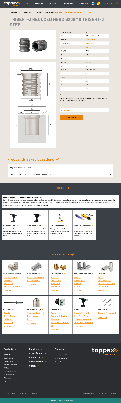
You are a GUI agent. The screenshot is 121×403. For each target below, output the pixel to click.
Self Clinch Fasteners (83, 273)
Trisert (54, 277)
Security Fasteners (106, 313)
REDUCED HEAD (49, 12)
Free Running (9, 277)
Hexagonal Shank (34, 277)
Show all (7, 290)
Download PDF (65, 110)
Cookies (35, 393)
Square (54, 319)
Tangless (8, 283)
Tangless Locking (11, 286)
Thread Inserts (57, 273)
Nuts (76, 277)
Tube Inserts (56, 309)
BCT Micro (102, 286)
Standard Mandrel (34, 313)
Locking (7, 280)
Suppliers (34, 349)
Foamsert (55, 280)
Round (54, 313)
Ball (29, 319)
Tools (76, 309)
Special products (105, 309)
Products (8, 349)
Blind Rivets (8, 309)
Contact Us (34, 357)
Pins (76, 286)
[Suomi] (94, 3)
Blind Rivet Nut (8, 358)
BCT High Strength (106, 283)
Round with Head (58, 316)
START (12, 12)
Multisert (55, 286)
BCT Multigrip (103, 280)
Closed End (8, 316)
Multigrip (7, 319)
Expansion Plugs (34, 309)
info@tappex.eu (62, 358)
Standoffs (78, 280)
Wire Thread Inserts (83, 225)
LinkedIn (59, 361)
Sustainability (36, 361)
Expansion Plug (9, 374)
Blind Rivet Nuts (34, 273)
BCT (100, 277)
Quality (32, 365)
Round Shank (33, 280)
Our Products (60, 254)
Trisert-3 (55, 283)
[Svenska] (99, 3)
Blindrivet (7, 354)
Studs (77, 283)
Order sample (71, 117)
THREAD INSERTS (29, 12)
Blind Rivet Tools (34, 225)
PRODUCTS (18, 12)
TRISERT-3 (40, 12)
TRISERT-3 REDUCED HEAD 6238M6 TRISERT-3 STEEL (73, 12)
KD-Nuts (101, 273)
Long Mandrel (33, 316)
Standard (8, 313)
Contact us (60, 349)
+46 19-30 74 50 (62, 354)
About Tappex (36, 353)
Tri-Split (7, 322)
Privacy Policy (23, 393)
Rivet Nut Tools (10, 225)
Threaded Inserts (58, 225)
